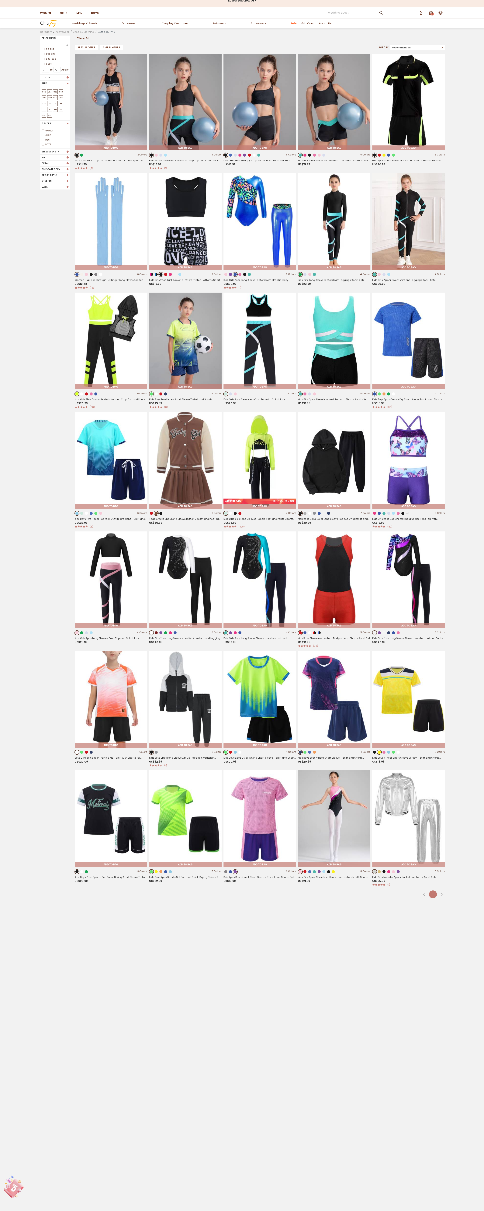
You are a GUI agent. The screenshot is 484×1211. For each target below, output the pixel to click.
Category (46, 31)
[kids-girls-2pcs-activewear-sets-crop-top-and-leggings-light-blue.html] (165, 155)
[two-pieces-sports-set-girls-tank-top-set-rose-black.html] (151, 274)
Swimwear (219, 23)
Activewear (258, 23)
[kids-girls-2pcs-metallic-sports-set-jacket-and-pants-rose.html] (388, 871)
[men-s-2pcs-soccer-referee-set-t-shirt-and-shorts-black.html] (374, 155)
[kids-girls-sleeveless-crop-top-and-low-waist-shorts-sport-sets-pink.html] (319, 155)
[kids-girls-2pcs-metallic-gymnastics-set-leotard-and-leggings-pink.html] (225, 274)
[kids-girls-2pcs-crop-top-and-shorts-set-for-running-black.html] (225, 155)
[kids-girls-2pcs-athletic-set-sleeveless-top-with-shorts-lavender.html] (309, 393)
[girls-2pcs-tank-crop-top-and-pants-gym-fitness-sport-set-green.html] (81, 155)
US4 (50, 92)
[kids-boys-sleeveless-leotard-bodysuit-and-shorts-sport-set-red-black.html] (314, 632)
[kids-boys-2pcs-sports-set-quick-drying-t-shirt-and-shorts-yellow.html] (156, 871)
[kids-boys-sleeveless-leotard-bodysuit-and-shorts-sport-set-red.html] (300, 632)
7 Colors (217, 274)
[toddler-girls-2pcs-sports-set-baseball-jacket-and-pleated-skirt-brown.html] (156, 513)
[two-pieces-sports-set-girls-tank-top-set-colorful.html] (175, 274)
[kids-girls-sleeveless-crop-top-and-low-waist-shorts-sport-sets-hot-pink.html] (314, 155)
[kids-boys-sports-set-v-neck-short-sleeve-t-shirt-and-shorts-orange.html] (314, 752)
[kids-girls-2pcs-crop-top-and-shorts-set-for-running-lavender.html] (235, 155)
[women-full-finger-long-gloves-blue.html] (77, 274)
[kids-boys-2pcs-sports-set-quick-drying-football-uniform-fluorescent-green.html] (225, 752)
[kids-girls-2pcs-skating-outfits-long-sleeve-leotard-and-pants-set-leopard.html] (383, 632)
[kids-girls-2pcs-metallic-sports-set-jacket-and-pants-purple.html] (398, 871)
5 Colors (440, 154)
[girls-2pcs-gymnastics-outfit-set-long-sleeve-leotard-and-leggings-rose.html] (235, 632)
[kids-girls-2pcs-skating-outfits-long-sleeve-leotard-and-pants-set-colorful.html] (374, 632)
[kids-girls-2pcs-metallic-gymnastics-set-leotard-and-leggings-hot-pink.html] (239, 274)
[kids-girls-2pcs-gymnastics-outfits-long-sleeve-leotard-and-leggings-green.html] (165, 632)
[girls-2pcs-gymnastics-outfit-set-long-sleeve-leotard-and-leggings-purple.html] (230, 632)
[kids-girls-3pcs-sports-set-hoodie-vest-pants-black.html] (235, 513)
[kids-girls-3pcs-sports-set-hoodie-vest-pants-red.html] (239, 513)
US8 (61, 92)
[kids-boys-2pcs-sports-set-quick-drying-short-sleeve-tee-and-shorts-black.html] (77, 871)
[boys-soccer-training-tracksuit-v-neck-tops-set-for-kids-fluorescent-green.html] (81, 752)
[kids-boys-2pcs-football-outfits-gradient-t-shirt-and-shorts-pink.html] (100, 513)
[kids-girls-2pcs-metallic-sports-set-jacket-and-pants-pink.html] (393, 871)
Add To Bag (111, 147)
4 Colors (216, 154)
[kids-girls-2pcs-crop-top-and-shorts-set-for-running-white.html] (254, 155)
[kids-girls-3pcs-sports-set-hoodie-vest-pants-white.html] (230, 513)
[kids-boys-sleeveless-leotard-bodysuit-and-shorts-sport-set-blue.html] (304, 632)
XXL (55, 109)
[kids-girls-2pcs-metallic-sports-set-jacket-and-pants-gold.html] (379, 871)
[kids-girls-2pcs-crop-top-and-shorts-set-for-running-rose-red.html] (239, 155)
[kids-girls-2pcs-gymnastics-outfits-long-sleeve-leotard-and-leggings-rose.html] (170, 632)
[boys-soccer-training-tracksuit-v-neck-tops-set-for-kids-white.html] (77, 752)
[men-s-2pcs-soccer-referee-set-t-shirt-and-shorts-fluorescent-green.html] (393, 155)
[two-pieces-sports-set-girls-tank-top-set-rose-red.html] (170, 274)
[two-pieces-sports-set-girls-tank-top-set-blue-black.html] (156, 274)
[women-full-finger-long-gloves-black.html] (91, 274)
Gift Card (307, 23)
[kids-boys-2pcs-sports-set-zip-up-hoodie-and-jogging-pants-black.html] (151, 752)
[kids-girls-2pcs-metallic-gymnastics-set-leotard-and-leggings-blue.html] (235, 274)
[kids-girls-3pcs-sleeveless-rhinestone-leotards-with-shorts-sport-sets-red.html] (304, 871)
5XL (49, 115)
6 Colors (365, 154)
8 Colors (291, 154)
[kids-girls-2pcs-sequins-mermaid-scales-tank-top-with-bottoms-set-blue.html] (379, 513)
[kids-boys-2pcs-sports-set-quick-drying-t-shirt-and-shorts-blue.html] (165, 871)
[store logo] (48, 23)
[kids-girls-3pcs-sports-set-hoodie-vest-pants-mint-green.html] (225, 513)
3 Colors (291, 393)
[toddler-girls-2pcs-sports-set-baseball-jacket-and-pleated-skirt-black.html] (160, 513)
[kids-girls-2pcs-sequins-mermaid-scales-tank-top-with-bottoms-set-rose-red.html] (374, 513)
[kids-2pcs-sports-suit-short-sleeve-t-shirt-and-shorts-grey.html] (225, 871)
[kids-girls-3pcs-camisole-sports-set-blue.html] (95, 393)
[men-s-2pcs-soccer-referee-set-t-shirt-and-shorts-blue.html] (388, 155)
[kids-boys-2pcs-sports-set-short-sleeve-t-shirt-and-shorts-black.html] (374, 752)
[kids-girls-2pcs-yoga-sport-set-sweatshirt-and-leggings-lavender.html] (383, 274)
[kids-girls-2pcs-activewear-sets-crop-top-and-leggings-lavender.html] (160, 155)
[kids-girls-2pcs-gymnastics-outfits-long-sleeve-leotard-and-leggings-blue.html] (175, 632)
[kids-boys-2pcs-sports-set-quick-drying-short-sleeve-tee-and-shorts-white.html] (81, 871)
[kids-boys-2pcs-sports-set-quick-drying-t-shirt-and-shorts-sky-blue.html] (170, 871)
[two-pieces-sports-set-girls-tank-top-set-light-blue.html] (179, 274)
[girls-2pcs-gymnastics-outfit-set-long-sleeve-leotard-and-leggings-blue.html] (239, 632)
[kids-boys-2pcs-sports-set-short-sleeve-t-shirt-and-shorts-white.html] (398, 752)
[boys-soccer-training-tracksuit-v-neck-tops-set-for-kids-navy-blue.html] (91, 752)
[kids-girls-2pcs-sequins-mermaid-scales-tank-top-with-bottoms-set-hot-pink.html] (398, 513)
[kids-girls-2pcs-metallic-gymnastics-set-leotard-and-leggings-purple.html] (230, 274)
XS (50, 104)
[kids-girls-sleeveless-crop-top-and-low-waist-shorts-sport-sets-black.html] (309, 155)
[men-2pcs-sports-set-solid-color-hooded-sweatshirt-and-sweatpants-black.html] (300, 513)
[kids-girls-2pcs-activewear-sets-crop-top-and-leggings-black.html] (151, 155)
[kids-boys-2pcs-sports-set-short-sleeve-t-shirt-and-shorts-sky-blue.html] (388, 752)
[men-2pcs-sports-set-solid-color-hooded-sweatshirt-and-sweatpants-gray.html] (314, 513)
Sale (293, 23)
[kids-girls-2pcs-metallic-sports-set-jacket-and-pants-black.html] (383, 871)
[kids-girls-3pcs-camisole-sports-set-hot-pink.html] (91, 393)
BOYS (95, 13)
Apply (64, 69)
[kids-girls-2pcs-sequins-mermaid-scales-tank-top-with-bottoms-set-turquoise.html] (383, 513)
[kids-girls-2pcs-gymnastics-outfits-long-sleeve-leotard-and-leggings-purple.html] (160, 632)
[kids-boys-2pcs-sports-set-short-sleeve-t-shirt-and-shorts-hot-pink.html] (383, 752)
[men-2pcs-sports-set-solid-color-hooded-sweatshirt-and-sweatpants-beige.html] (323, 513)
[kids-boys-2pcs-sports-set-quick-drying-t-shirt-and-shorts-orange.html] (160, 871)
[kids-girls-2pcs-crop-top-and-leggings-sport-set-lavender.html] (230, 393)
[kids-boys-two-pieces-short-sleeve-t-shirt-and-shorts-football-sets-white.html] (156, 393)
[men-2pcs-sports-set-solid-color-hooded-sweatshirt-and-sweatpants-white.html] (309, 513)
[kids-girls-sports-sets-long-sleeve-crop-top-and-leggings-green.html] (81, 632)
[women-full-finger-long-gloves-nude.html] (81, 274)
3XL (61, 109)
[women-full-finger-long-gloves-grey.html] (95, 274)
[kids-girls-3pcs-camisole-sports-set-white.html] (81, 393)
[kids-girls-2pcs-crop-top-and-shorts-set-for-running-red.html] (249, 155)
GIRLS (63, 13)
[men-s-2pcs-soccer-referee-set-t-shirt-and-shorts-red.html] (379, 155)
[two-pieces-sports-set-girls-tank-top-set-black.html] (160, 274)
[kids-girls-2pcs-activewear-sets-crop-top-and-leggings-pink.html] (156, 155)
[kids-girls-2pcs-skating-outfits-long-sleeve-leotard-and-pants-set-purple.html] (379, 632)
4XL (44, 115)
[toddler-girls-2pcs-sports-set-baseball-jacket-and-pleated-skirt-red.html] (151, 513)
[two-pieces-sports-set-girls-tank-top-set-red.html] (165, 274)
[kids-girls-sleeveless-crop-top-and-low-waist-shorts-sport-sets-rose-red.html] (304, 155)
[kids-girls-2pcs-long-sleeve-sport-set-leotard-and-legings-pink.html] (309, 274)
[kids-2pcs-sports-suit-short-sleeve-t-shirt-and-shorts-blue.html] (230, 871)
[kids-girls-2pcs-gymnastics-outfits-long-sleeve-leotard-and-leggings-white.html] (151, 632)
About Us (325, 23)
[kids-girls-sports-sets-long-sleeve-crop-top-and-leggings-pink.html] (77, 632)
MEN (79, 13)
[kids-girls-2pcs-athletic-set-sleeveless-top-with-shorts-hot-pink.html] (304, 393)
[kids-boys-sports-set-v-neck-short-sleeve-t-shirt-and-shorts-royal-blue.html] (309, 752)
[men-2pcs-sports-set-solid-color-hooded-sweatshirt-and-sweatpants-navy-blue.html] (328, 513)
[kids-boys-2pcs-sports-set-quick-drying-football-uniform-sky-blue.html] (235, 752)
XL (50, 109)
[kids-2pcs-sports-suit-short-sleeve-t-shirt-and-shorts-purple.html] (235, 871)
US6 (55, 92)
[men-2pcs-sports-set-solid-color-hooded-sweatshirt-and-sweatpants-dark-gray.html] (304, 513)
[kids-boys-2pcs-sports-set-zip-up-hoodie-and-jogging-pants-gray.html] (156, 752)
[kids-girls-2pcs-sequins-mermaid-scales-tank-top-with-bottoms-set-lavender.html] (388, 513)
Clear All (83, 38)
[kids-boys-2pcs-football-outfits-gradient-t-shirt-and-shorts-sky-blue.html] (77, 513)
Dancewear (130, 23)
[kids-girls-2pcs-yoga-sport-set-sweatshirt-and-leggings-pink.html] (379, 274)
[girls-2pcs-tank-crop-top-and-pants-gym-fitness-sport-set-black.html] (77, 155)
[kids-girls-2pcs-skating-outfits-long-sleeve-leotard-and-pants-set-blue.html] (393, 632)
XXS (44, 104)
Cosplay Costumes (175, 23)
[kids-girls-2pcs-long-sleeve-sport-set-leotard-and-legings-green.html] (300, 274)
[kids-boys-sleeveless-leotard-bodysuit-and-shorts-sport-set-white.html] (309, 632)
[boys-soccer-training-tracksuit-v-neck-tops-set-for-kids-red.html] (86, 752)
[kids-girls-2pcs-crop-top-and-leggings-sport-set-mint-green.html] (225, 394)
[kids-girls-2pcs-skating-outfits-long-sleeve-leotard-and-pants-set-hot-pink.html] (398, 632)
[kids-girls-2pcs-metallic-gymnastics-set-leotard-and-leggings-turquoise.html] (249, 274)
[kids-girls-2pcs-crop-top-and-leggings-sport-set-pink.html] (235, 393)
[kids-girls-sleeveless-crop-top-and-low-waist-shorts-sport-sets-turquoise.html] (300, 155)
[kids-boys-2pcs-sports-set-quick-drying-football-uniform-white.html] (239, 752)
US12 (50, 98)
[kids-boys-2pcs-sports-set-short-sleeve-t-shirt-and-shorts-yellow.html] (379, 752)
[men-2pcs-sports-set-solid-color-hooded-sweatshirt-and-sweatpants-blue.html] (319, 513)
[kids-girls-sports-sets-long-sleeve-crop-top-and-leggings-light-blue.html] (91, 632)
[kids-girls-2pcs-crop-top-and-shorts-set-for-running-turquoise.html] (258, 155)
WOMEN (45, 13)
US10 (44, 98)
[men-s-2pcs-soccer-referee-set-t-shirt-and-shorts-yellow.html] (383, 155)
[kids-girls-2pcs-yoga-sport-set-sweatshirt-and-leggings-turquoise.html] (374, 274)
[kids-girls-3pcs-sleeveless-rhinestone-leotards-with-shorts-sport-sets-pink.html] (300, 871)
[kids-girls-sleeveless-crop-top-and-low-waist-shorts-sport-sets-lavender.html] (323, 155)
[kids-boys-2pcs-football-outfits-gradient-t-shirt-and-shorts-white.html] (86, 513)
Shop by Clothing (83, 31)
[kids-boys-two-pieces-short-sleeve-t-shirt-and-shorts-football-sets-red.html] (160, 393)
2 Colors (142, 154)
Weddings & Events (85, 23)
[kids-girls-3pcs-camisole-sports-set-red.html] (86, 393)
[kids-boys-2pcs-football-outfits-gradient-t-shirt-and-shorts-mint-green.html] (81, 513)
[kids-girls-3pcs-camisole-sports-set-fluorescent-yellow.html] (77, 393)
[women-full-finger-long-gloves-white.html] (100, 274)
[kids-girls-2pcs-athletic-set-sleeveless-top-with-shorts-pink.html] (314, 393)
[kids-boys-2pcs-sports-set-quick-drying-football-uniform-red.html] (230, 752)
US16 (61, 98)
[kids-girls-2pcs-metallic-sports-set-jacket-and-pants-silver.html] (374, 871)
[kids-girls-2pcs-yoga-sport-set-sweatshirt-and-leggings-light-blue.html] (388, 274)
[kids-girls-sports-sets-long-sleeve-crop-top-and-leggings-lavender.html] (86, 632)
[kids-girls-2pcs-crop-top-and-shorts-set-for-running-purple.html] (244, 155)
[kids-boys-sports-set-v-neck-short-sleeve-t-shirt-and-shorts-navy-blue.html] (300, 752)
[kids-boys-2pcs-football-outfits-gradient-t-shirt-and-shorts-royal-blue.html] (91, 513)
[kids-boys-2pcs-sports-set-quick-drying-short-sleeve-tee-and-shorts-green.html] (86, 871)
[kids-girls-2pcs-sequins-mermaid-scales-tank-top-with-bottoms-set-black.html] (402, 513)
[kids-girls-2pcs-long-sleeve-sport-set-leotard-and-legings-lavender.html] (304, 274)
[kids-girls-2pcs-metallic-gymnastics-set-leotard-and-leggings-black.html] (244, 274)
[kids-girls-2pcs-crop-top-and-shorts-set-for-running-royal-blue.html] (230, 155)
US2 (44, 92)
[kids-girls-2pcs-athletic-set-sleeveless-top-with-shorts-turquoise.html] (300, 393)
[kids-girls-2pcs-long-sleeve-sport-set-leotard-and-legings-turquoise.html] (314, 274)
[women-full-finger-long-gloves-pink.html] (86, 274)
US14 (55, 98)
